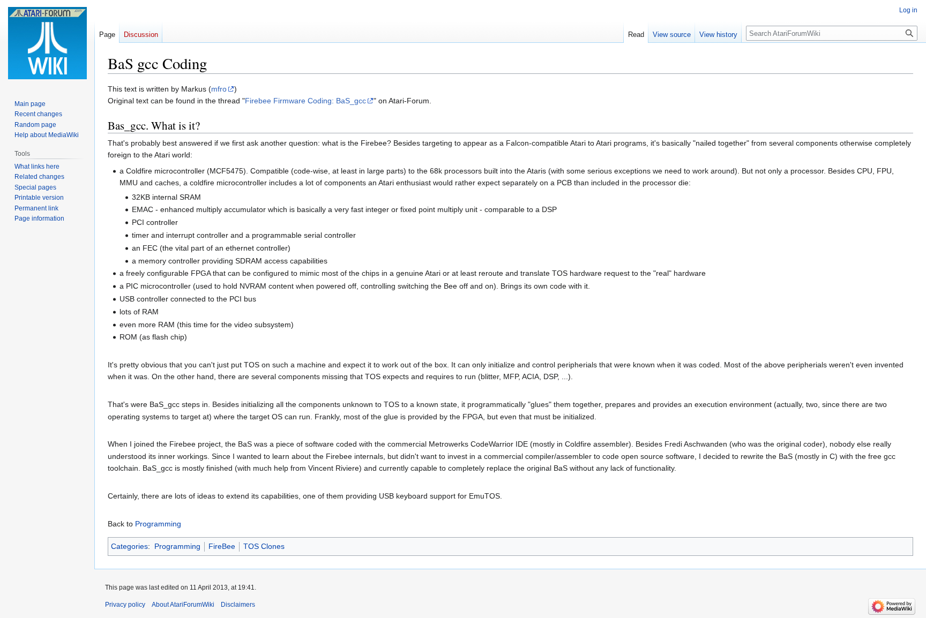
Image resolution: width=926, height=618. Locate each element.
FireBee (221, 546)
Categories (129, 546)
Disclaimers (238, 604)
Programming (158, 523)
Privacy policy (125, 604)
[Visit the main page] (47, 43)
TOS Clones (264, 546)
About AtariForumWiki (183, 604)
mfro (219, 89)
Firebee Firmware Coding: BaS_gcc (305, 100)
